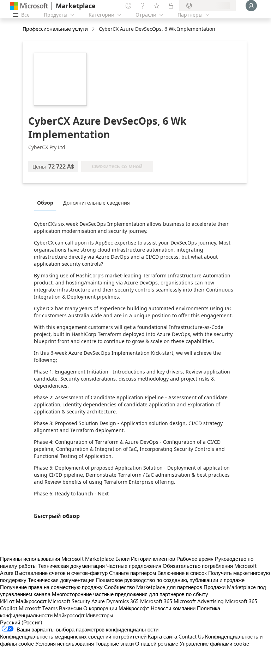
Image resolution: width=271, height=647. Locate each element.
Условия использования (64, 643)
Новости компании (173, 608)
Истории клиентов (153, 558)
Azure (98, 601)
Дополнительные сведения (96, 202)
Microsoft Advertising (199, 601)
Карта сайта (162, 636)
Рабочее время (194, 558)
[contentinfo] (94, 29)
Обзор (45, 202)
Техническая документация (71, 565)
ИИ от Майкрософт (23, 601)
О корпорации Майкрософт (116, 608)
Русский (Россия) (21, 622)
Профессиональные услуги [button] (55, 28)
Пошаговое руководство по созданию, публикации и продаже (170, 579)
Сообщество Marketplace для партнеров (153, 586)
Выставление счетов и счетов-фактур (61, 572)
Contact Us (191, 636)
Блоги (122, 558)
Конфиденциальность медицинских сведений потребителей (73, 636)
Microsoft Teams (38, 608)
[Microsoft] (29, 6)
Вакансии (70, 608)
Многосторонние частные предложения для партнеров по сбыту (130, 594)
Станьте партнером (132, 572)
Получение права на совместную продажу (51, 586)
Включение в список (182, 572)
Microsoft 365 (156, 601)
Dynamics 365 (122, 601)
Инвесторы (99, 615)
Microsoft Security (69, 601)
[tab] (47, 202)
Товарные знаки (114, 643)
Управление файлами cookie (214, 643)
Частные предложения (133, 565)
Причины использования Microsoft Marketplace (57, 558)
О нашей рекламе (156, 643)
